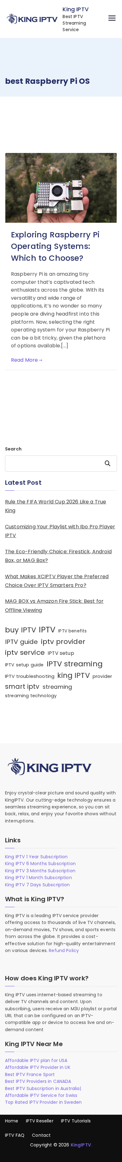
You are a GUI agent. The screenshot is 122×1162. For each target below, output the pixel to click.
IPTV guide (21, 641)
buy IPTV (20, 630)
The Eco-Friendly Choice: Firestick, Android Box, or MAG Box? (58, 556)
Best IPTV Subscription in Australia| (43, 1088)
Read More (24, 360)
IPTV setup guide (24, 665)
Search (13, 449)
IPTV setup (61, 653)
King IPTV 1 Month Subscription (38, 877)
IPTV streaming (75, 664)
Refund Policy (64, 950)
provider (102, 676)
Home (11, 1121)
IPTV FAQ (14, 1135)
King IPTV (75, 9)
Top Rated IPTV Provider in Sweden (43, 1102)
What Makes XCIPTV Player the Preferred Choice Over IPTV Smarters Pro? (57, 581)
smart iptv (22, 686)
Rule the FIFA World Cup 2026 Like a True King (55, 506)
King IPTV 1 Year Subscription (36, 857)
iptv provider (63, 641)
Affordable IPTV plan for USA (36, 1060)
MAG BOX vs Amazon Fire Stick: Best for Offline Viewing (54, 606)
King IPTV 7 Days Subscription (37, 885)
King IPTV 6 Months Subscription (40, 863)
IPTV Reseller (39, 1121)
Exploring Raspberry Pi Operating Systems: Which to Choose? (55, 246)
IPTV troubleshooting (29, 676)
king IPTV (73, 675)
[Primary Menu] (112, 19)
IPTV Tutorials (76, 1121)
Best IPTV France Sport (30, 1074)
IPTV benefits (72, 631)
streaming (57, 687)
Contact (41, 1135)
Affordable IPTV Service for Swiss (41, 1095)
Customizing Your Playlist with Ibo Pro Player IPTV (60, 531)
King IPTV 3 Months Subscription (40, 871)
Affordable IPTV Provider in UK (37, 1067)
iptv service (25, 652)
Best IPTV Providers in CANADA (38, 1081)
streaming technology (31, 696)
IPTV (47, 629)
